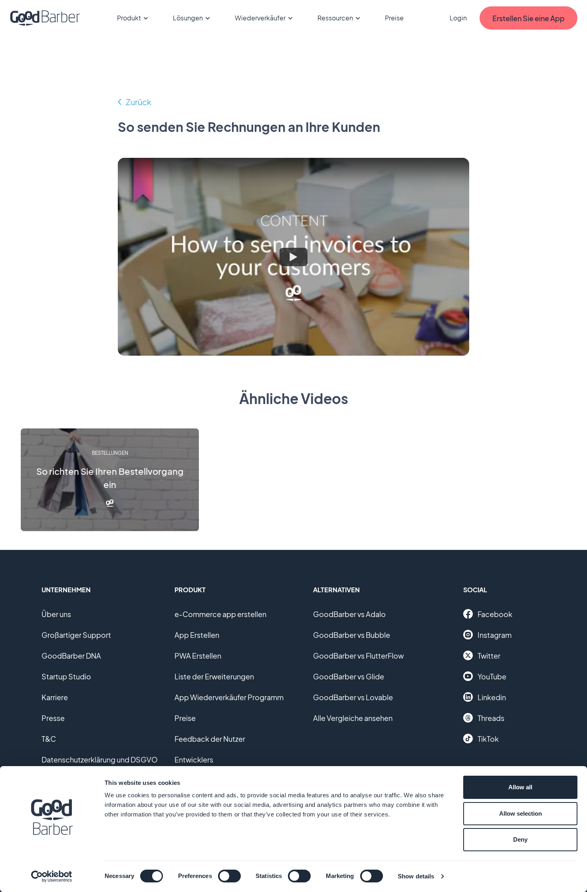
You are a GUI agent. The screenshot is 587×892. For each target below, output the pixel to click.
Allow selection (520, 813)
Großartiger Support (76, 634)
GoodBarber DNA (71, 655)
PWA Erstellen (198, 655)
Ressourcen (335, 18)
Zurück (138, 102)
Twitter (489, 655)
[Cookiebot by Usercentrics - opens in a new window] (52, 876)
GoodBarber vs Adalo (349, 614)
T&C (49, 738)
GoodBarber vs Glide (348, 676)
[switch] (229, 876)
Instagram (495, 634)
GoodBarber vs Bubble (351, 634)
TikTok (488, 738)
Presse (53, 718)
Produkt (129, 18)
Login (458, 18)
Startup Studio (66, 676)
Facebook (495, 614)
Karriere (55, 697)
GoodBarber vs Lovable (353, 697)
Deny (520, 839)
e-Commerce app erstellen (220, 614)
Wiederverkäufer (260, 18)
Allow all (520, 787)
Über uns (56, 614)
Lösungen (188, 18)
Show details (416, 876)
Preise (394, 18)
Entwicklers (194, 759)
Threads (491, 718)
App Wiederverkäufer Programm (229, 697)
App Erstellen (197, 634)
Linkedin (492, 697)
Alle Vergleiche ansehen (353, 718)
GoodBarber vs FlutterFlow (358, 655)
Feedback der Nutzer (210, 738)
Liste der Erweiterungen (214, 676)
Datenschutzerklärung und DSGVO (100, 759)
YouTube (492, 676)
